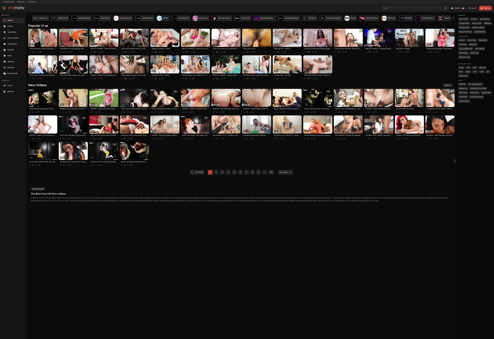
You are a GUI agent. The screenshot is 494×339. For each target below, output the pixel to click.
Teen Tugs (463, 93)
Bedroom (473, 44)
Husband (462, 44)
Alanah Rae (486, 93)
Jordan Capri (464, 101)
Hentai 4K (33, 2)
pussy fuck (463, 76)
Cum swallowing (465, 49)
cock (482, 72)
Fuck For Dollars (476, 97)
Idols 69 (462, 84)
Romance (474, 53)
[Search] (445, 8)
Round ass (472, 40)
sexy (474, 68)
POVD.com (474, 93)
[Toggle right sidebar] (454, 161)
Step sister (483, 40)
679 (271, 172)
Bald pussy (463, 53)
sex (488, 72)
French (462, 40)
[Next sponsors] (453, 18)
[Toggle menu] (4, 8)
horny (461, 68)
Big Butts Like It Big (478, 88)
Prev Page (199, 172)
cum (475, 72)
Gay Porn (21, 2)
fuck (461, 72)
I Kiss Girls (463, 97)
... (264, 172)
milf (468, 68)
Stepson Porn (9, 2)
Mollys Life (463, 88)
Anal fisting (479, 49)
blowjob (482, 68)
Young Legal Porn (475, 84)
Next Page (283, 172)
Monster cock (464, 57)
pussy (468, 72)
